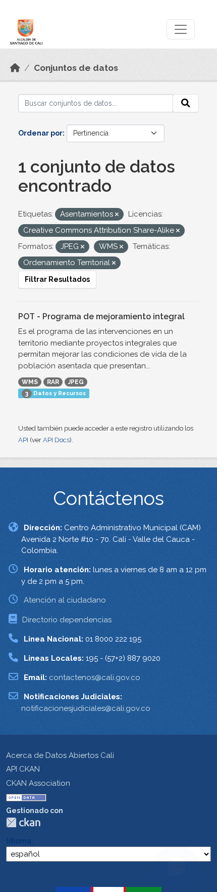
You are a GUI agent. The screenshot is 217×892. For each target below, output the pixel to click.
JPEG (76, 382)
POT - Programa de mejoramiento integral (101, 316)
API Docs (56, 440)
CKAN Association (38, 783)
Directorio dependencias (67, 619)
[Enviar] (186, 103)
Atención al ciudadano (65, 600)
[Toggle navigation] (181, 29)
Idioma (18, 841)
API (23, 440)
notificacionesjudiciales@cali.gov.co (85, 708)
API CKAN (23, 769)
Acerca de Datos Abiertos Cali (60, 755)
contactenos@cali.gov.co (94, 677)
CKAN (23, 822)
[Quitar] (117, 214)
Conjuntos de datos (76, 68)
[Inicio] (15, 68)
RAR (53, 382)
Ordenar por (40, 133)
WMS (30, 382)
